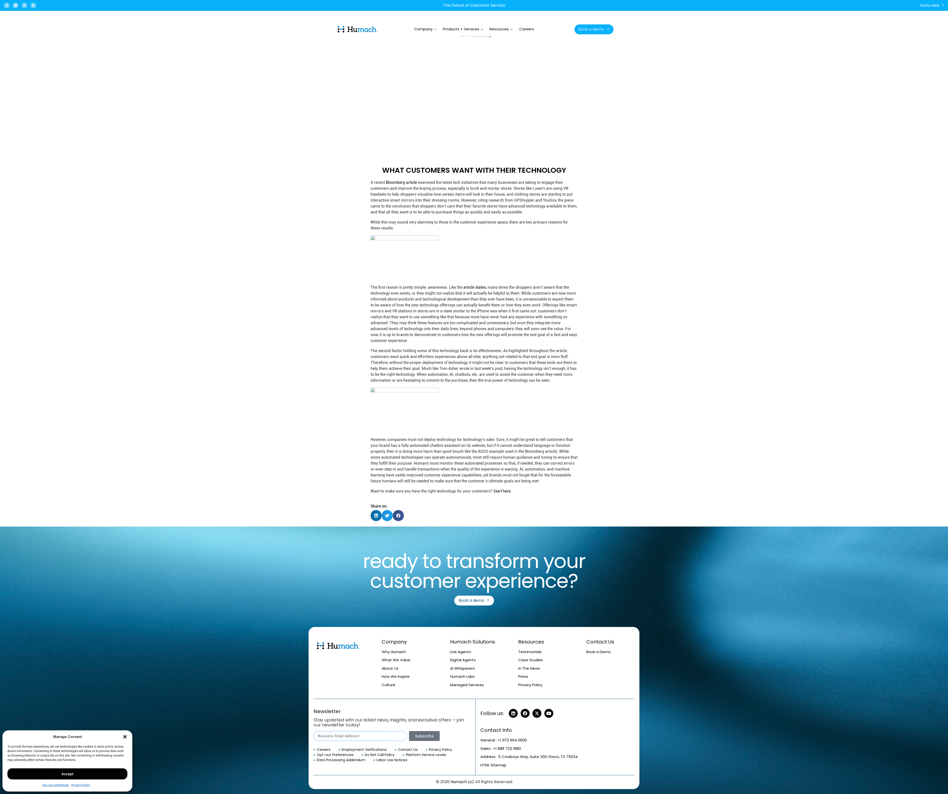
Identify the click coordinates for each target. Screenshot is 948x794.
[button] (124, 736)
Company (423, 29)
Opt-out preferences (55, 785)
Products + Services (461, 29)
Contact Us (600, 641)
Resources (499, 29)
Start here (502, 491)
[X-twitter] (24, 5)
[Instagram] (7, 5)
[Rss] (33, 5)
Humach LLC (462, 782)
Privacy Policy (80, 785)
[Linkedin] (16, 5)
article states (474, 287)
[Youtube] (548, 713)
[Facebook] (525, 713)
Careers (526, 29)
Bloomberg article (401, 182)
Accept (67, 774)
